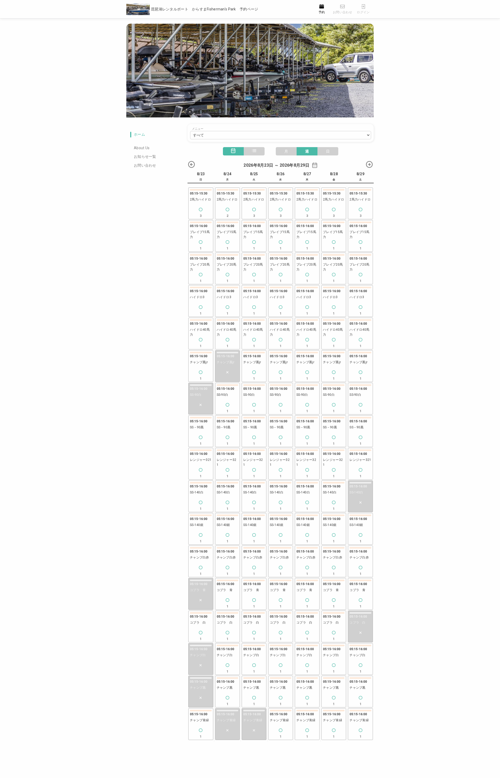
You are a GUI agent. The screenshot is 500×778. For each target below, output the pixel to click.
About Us (141, 148)
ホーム (139, 134)
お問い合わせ (145, 165)
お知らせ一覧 (145, 156)
